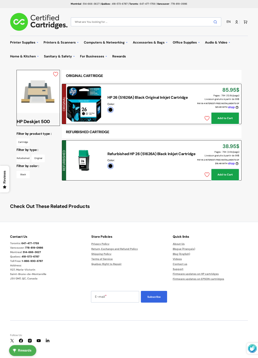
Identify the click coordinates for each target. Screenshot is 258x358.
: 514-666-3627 (85, 3)
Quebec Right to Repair (106, 264)
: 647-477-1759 (142, 3)
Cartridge (23, 142)
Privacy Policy (100, 244)
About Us (179, 244)
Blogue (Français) (184, 249)
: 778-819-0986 (172, 3)
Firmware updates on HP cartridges (196, 274)
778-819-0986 (34, 247)
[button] (229, 22)
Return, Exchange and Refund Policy (114, 249)
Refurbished (23, 158)
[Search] (216, 22)
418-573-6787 (30, 256)
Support (178, 269)
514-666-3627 (32, 252)
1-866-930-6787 (32, 261)
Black (23, 174)
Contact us (180, 264)
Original (38, 158)
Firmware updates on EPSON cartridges (198, 279)
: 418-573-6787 (114, 3)
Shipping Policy (101, 254)
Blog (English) (181, 254)
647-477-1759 (30, 243)
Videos (177, 259)
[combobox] (146, 21)
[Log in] (237, 22)
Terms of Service (102, 259)
